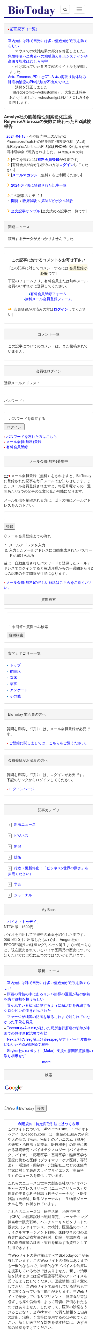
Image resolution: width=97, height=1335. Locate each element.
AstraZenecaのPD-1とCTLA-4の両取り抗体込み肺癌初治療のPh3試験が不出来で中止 (47, 79)
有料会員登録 (17, 446)
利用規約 (25, 1123)
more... (48, 1061)
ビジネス (20, 835)
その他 (15, 695)
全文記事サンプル (25, 210)
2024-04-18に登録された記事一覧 (38, 185)
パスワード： (15, 400)
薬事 (13, 683)
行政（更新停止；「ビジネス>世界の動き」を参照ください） (48, 870)
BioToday (26, 1108)
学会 (17, 884)
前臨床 (15, 671)
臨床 (13, 677)
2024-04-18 (16, 136)
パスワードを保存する (27, 418)
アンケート (19, 689)
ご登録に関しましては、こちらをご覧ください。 (49, 742)
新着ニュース (24, 824)
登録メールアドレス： (22, 382)
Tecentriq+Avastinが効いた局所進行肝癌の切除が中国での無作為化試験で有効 (47, 1030)
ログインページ (21, 788)
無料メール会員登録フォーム (48, 298)
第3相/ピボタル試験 (57, 200)
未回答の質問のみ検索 (30, 626)
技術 (17, 857)
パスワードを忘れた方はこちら (31, 436)
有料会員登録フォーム (48, 293)
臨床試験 (30, 200)
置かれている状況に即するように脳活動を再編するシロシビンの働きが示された (47, 1008)
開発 (14, 200)
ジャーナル (22, 894)
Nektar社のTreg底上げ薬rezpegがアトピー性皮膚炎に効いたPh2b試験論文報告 (47, 1042)
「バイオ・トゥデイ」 (22, 921)
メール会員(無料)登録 (23, 441)
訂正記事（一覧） (24, 28)
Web (11, 1108)
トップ (15, 665)
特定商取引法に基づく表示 (57, 1123)
